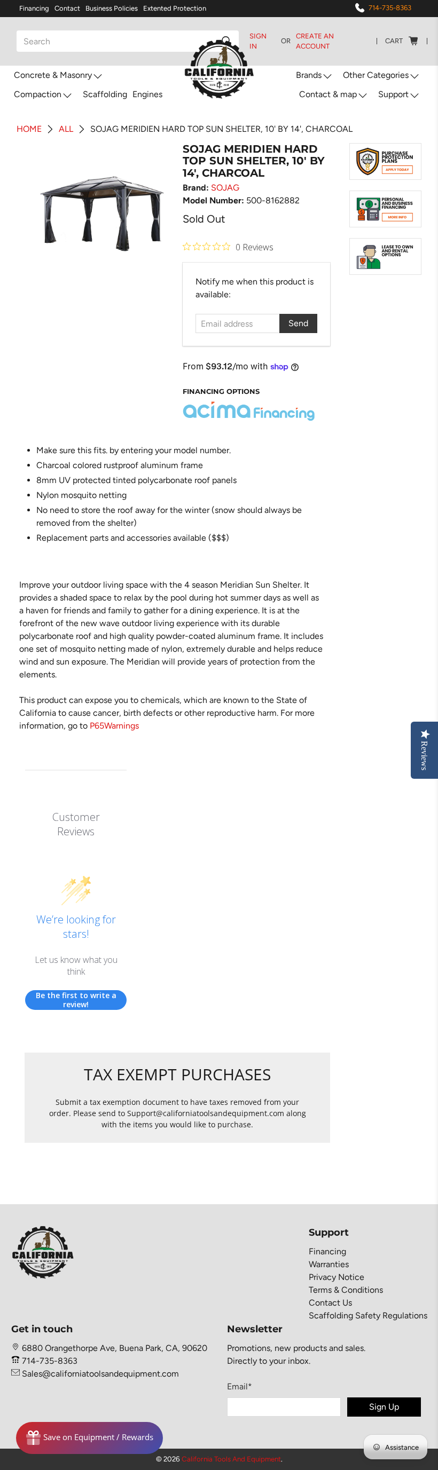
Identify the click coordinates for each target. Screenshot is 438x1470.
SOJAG (225, 188)
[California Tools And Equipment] (219, 69)
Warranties (329, 1264)
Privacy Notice (336, 1277)
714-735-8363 (390, 8)
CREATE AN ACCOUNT (315, 41)
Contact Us (330, 1303)
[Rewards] (89, 1438)
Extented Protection (174, 8)
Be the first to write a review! (76, 1000)
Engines (147, 94)
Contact (67, 8)
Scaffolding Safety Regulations (368, 1315)
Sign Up (384, 1407)
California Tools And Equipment (231, 1459)
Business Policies (111, 8)
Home (29, 129)
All (66, 129)
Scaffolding (105, 94)
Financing (34, 8)
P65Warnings (114, 726)
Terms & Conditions (346, 1290)
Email (239, 1386)
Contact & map (328, 94)
